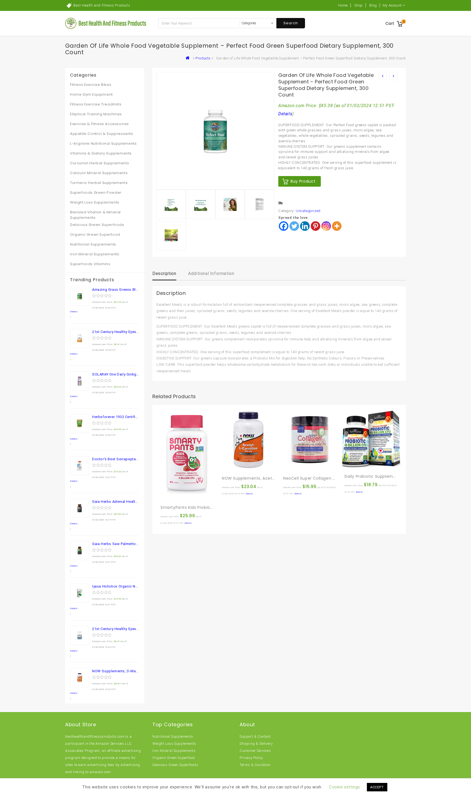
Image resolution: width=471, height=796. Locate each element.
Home (343, 5)
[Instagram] (326, 226)
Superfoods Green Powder (96, 192)
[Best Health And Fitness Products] (189, 58)
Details (285, 113)
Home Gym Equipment (91, 94)
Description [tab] (164, 273)
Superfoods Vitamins (90, 264)
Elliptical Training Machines (96, 114)
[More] (337, 226)
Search (290, 23)
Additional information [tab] (211, 273)
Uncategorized (308, 211)
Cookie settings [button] (344, 787)
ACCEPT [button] (377, 787)
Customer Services (255, 751)
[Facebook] (283, 226)
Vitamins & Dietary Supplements (101, 153)
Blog (373, 5)
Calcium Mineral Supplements (99, 172)
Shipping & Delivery (256, 743)
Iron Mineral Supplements (94, 254)
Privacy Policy (251, 758)
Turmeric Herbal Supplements (99, 182)
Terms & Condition (255, 765)
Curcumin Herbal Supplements (99, 163)
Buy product (303, 181)
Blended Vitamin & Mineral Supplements (95, 215)
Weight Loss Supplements (94, 202)
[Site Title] (106, 23)
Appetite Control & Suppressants (101, 133)
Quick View (177, 495)
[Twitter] (294, 226)
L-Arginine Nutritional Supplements (103, 143)
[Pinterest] (315, 226)
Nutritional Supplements (93, 244)
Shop (358, 5)
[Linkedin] (305, 226)
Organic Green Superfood (95, 234)
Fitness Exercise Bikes (90, 84)
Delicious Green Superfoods (97, 224)
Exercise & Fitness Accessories (99, 123)
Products (203, 58)
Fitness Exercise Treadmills (95, 104)
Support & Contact (255, 736)
